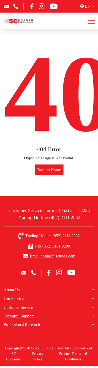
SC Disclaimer (14, 356)
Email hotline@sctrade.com (52, 256)
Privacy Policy (37, 356)
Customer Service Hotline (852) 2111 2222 (49, 210)
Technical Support (19, 316)
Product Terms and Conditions (73, 356)
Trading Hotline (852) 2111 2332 (49, 217)
